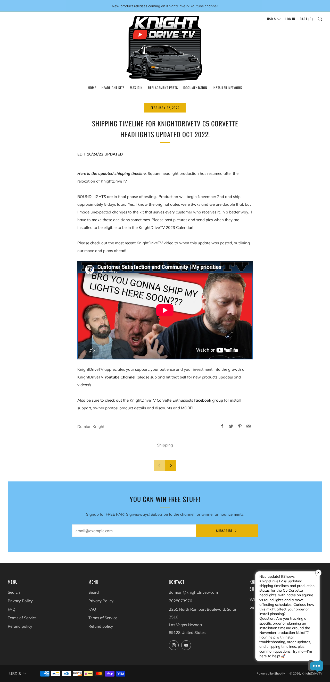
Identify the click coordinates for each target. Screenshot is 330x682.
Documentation (195, 87)
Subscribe (224, 530)
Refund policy (20, 626)
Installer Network (227, 87)
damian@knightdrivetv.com (193, 592)
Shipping (165, 445)
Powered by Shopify (271, 673)
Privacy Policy (20, 600)
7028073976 (180, 600)
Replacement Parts (163, 87)
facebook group (208, 400)
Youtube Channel (119, 377)
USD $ (271, 18)
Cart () (306, 18)
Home (92, 87)
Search (14, 592)
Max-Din (136, 87)
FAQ (11, 609)
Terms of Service (22, 617)
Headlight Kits (113, 87)
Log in (290, 18)
